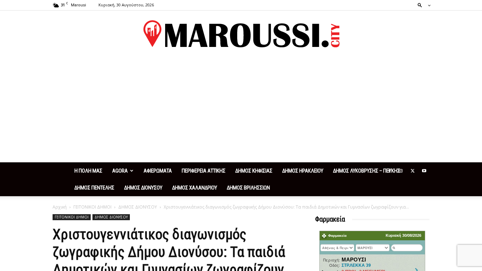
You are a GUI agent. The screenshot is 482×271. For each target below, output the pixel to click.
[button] (422, 4)
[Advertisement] (241, 109)
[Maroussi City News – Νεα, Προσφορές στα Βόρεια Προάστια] (241, 34)
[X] (412, 170)
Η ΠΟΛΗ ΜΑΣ (88, 171)
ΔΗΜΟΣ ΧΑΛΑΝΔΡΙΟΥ (194, 188)
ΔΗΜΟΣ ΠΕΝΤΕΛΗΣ (94, 188)
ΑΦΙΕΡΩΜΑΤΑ (158, 171)
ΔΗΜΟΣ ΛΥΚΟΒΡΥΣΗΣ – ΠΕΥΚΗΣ (366, 171)
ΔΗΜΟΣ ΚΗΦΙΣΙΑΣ (253, 171)
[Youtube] (424, 170)
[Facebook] (389, 170)
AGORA (120, 171)
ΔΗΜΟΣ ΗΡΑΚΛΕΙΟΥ (302, 171)
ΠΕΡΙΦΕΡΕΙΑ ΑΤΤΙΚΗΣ (203, 171)
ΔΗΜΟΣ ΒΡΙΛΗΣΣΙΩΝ (248, 188)
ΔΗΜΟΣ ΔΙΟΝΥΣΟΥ (143, 188)
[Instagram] (401, 170)
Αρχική (60, 207)
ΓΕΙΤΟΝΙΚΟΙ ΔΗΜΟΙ (92, 207)
